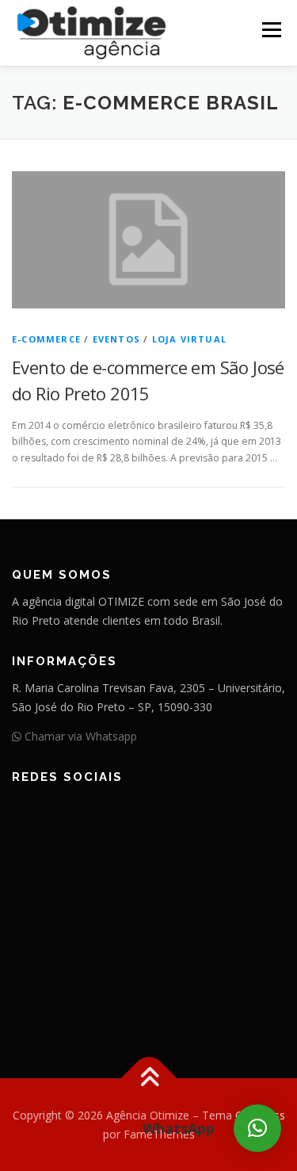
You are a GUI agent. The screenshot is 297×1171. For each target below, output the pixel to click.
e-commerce (46, 339)
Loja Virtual (189, 339)
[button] (257, 1128)
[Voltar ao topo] (148, 1078)
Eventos (116, 339)
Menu (270, 29)
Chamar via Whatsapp (79, 736)
